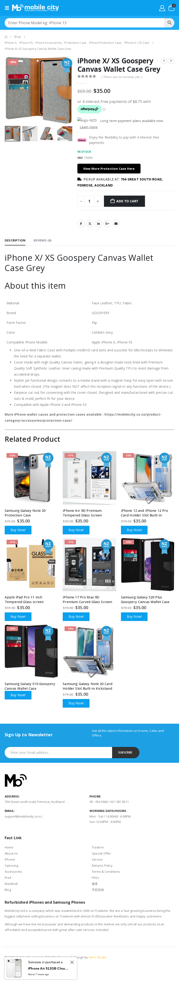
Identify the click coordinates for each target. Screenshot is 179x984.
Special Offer (101, 853)
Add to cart (127, 201)
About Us (11, 853)
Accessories (13, 871)
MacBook (11, 884)
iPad (8, 877)
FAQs (95, 877)
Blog (8, 890)
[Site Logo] (35, 7)
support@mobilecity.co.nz (23, 816)
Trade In (98, 847)
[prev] (164, 61)
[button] (8, 8)
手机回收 (98, 890)
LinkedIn (98, 223)
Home (9, 847)
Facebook (81, 223)
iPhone (10, 859)
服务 (95, 884)
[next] (171, 61)
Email (116, 223)
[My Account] (162, 8)
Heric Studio (97, 957)
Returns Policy (102, 865)
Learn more (89, 127)
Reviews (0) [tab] (42, 240)
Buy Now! (18, 530)
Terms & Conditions (106, 871)
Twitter (89, 223)
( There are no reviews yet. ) (121, 77)
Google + (107, 223)
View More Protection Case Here (109, 168)
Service (97, 859)
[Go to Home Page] (6, 37)
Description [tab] (15, 240)
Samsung (11, 865)
